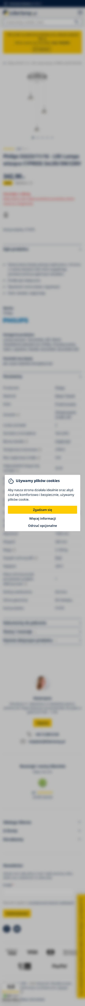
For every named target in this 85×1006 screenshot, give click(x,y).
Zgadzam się (42, 510)
